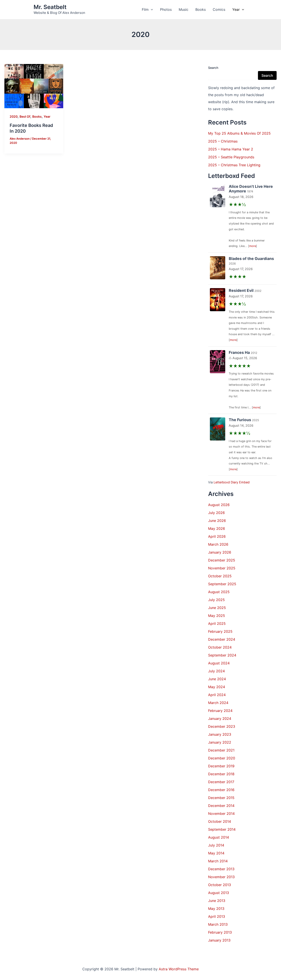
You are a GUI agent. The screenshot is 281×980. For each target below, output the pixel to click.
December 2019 (221, 766)
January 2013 (219, 940)
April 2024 (217, 695)
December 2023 (221, 726)
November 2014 (221, 813)
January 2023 (219, 734)
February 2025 (220, 631)
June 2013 (216, 900)
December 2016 (221, 790)
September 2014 (222, 829)
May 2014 (216, 853)
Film (145, 9)
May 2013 (216, 908)
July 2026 (216, 512)
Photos (166, 9)
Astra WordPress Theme (179, 969)
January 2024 (219, 718)
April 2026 (217, 536)
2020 (14, 116)
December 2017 (221, 782)
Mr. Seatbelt (50, 7)
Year (236, 9)
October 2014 (219, 821)
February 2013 (220, 932)
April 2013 (216, 916)
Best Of (25, 116)
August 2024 (219, 663)
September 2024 (222, 655)
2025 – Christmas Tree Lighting (234, 165)
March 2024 (218, 702)
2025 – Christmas (223, 141)
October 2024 (220, 647)
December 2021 (221, 750)
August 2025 (219, 592)
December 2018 (221, 774)
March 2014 (218, 861)
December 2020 (221, 758)
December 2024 (221, 639)
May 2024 (216, 687)
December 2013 (221, 869)
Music (183, 9)
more (252, 246)
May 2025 (216, 615)
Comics (219, 9)
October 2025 (220, 576)
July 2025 (216, 600)
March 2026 (218, 544)
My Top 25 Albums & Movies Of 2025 (239, 133)
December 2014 (221, 805)
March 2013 (218, 924)
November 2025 (221, 568)
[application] (151, 9)
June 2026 (217, 520)
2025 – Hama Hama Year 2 (230, 149)
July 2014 (216, 845)
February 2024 (220, 710)
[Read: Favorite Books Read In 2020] (33, 86)
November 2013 (221, 877)
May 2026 (216, 528)
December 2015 (221, 797)
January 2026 (219, 552)
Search (213, 67)
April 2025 (217, 623)
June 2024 (217, 679)
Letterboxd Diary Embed (232, 482)
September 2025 (222, 584)
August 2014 (218, 837)
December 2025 (221, 560)
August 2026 (219, 505)
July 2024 (216, 671)
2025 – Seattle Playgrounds (231, 157)
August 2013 (218, 892)
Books (200, 9)
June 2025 (217, 607)
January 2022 (219, 742)
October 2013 (219, 885)
